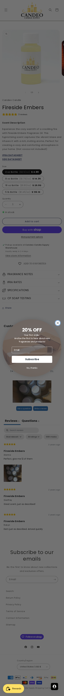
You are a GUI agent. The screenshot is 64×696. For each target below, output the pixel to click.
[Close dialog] (57, 323)
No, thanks (32, 367)
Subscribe (32, 359)
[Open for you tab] (54, 686)
